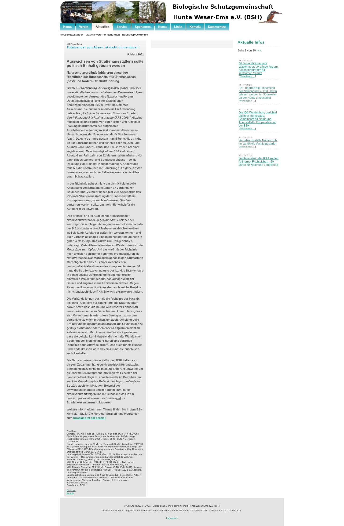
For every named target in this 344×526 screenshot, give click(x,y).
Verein (83, 27)
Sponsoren (143, 27)
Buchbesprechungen (135, 34)
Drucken (71, 490)
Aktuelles (102, 27)
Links (178, 27)
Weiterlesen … (247, 76)
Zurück (70, 493)
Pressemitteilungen (72, 34)
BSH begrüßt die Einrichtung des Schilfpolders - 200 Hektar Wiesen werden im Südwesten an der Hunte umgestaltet (258, 92)
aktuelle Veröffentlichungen (103, 34)
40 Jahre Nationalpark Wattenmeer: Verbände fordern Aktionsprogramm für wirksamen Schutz (258, 68)
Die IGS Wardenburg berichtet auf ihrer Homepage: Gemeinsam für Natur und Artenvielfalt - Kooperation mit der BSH (258, 119)
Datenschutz (217, 27)
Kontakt (195, 27)
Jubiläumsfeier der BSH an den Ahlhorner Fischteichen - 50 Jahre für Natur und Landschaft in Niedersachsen (258, 163)
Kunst (162, 27)
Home (67, 27)
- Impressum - (172, 518)
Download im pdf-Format (89, 418)
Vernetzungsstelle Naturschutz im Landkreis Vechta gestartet (258, 142)
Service (122, 27)
